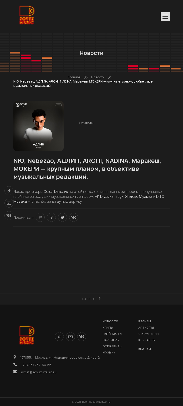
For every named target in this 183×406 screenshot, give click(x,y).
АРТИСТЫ (146, 327)
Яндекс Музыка (138, 196)
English (144, 349)
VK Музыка (104, 196)
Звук (119, 196)
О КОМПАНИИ (148, 334)
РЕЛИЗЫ (144, 321)
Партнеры (111, 340)
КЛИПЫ (108, 327)
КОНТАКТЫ (147, 340)
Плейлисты (112, 334)
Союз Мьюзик (56, 191)
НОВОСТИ (110, 321)
